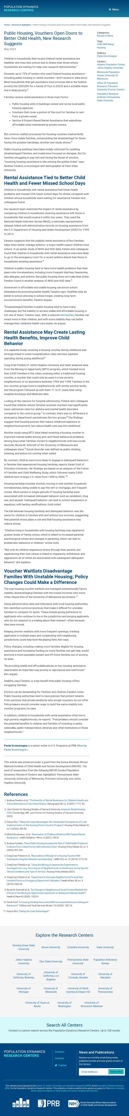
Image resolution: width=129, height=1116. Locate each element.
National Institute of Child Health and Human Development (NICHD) (77, 1089)
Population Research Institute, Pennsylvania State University (108, 97)
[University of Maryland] (105, 981)
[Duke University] (105, 952)
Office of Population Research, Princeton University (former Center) (110, 86)
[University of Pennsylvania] (105, 995)
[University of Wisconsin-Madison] (91, 1009)
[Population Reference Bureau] (105, 966)
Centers (59, 1058)
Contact (59, 1051)
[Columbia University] (78, 952)
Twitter (62, 1065)
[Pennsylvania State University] (78, 966)
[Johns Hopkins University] (23, 966)
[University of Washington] (64, 1009)
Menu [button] (115, 9)
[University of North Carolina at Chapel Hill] (78, 995)
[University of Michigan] (23, 995)
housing (101, 47)
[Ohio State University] (51, 966)
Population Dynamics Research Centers (21, 9)
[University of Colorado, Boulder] (78, 981)
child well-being (105, 44)
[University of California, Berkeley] (23, 981)
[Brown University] (51, 952)
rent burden (67, 315)
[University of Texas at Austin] (37, 1009)
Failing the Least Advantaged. (34, 911)
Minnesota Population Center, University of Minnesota (108, 75)
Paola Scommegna (107, 56)
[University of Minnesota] (51, 995)
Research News (105, 35)
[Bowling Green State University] (23, 952)
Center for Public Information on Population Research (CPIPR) (63, 1086)
